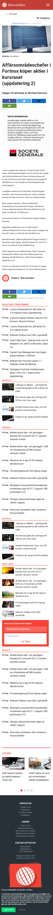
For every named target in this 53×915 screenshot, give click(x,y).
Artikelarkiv (25, 815)
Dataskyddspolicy (25, 828)
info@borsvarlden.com (25, 856)
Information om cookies (25, 831)
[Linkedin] (39, 101)
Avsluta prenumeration (25, 836)
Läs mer (22, 910)
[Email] (9, 106)
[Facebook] (9, 101)
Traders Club (25, 807)
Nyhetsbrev (25, 810)
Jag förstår (8, 910)
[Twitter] (24, 101)
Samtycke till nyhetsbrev (18, 629)
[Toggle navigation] (48, 5)
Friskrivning (25, 825)
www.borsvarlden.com (25, 858)
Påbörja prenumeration (25, 833)
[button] (21, 790)
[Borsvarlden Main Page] (13, 4)
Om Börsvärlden (25, 812)
